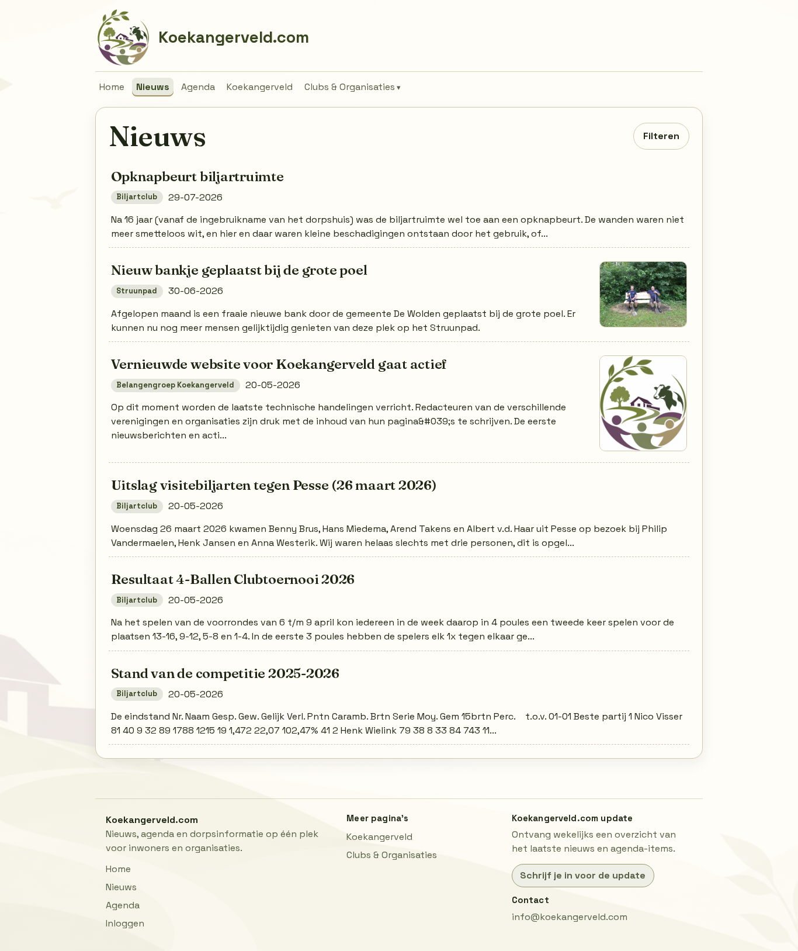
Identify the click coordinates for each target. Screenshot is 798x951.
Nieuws (152, 87)
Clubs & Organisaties (349, 87)
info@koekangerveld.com (569, 917)
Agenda (198, 87)
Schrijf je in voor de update (583, 875)
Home (111, 87)
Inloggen (125, 923)
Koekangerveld (260, 87)
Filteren (661, 136)
